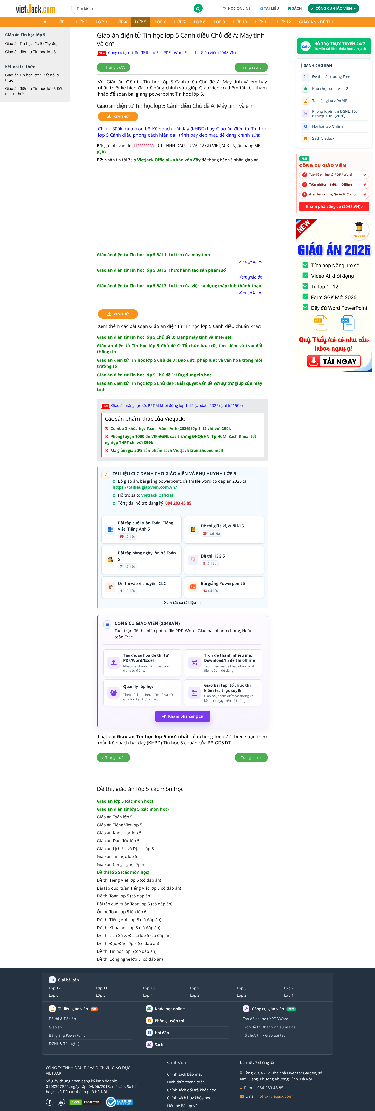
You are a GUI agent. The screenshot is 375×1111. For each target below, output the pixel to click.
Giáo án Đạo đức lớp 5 (118, 840)
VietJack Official (157, 495)
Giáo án (55, 1027)
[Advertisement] (182, 208)
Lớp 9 (219, 22)
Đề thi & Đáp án (62, 1018)
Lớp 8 (199, 22)
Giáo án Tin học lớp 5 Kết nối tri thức (32, 77)
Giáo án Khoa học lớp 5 (119, 833)
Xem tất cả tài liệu (180, 602)
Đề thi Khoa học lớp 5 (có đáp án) (128, 927)
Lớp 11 (262, 22)
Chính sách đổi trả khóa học (191, 1089)
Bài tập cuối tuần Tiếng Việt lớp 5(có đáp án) (139, 888)
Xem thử (121, 116)
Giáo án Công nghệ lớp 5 (120, 864)
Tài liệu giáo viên (77, 1008)
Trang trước (115, 67)
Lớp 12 (284, 22)
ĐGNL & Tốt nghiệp (65, 1043)
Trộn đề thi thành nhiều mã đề (269, 1027)
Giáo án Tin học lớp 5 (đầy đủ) (31, 43)
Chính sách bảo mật (184, 1074)
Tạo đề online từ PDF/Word (266, 1018)
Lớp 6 (160, 22)
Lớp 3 (101, 22)
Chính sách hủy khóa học (189, 1097)
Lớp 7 (180, 22)
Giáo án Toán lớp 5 (114, 817)
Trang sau (250, 67)
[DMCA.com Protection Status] (85, 1102)
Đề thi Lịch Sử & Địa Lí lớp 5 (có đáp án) (134, 935)
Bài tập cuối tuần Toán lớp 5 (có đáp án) (134, 904)
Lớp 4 (121, 22)
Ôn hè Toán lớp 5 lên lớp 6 (121, 912)
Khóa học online (170, 1008)
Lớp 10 (240, 22)
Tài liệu (271, 8)
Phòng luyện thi (169, 1020)
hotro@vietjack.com (274, 1096)
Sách (297, 8)
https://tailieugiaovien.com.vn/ (144, 487)
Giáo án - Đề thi (316, 22)
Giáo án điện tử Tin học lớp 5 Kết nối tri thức (33, 91)
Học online (239, 8)
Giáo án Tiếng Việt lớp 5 (119, 825)
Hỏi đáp (162, 1032)
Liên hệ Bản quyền (183, 1105)
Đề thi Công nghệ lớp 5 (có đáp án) (130, 959)
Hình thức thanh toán (186, 1081)
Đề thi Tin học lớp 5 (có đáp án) (126, 951)
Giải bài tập (68, 979)
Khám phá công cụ (185, 716)
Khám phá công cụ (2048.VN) (333, 206)
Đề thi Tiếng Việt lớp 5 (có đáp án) (129, 880)
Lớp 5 (140, 22)
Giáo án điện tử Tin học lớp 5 (30, 51)
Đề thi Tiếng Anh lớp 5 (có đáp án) (129, 919)
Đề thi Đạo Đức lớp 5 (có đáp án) (128, 943)
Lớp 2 (82, 22)
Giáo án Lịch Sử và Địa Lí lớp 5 (125, 848)
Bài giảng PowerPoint (67, 1035)
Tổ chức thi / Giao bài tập (264, 1035)
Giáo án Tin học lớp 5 (117, 856)
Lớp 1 (62, 22)
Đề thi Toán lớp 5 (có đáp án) (124, 896)
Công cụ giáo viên (334, 8)
